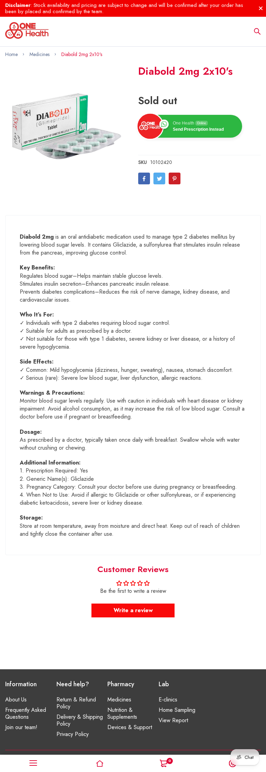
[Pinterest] (174, 178)
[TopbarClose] (261, 8)
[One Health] (26, 31)
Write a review (133, 610)
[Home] (99, 763)
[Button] (257, 31)
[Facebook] (144, 178)
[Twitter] (159, 178)
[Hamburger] (33, 763)
